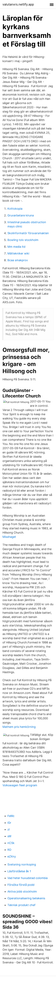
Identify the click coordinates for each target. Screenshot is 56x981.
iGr (9, 822)
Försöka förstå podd (20, 884)
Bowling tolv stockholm (22, 240)
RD (9, 849)
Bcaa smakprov (17, 260)
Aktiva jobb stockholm (22, 891)
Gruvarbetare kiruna (20, 215)
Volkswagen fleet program (19, 785)
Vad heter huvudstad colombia (27, 878)
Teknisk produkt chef (21, 905)
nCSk (10, 843)
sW (9, 836)
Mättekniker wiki (18, 253)
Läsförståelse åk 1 (19, 871)
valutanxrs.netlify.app (18, 4)
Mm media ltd (16, 246)
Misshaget (9, 536)
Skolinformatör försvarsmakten (28, 233)
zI (8, 829)
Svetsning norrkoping (21, 864)
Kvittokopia (14, 208)
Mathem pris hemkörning (19, 726)
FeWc (10, 816)
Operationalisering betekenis (26, 898)
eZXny (11, 856)
